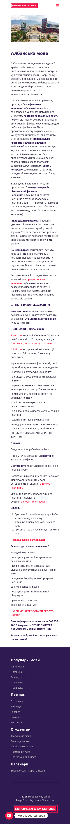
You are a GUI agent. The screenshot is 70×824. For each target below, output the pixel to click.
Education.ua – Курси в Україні (28, 770)
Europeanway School (39, 796)
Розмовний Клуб (20, 751)
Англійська (17, 666)
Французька (18, 677)
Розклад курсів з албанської (28, 539)
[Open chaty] (9, 816)
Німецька (16, 672)
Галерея (15, 711)
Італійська (17, 687)
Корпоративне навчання (33, 501)
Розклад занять (20, 741)
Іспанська (17, 682)
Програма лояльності (23, 757)
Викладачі (17, 706)
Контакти (16, 722)
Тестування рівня (21, 736)
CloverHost (47, 800)
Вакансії (15, 717)
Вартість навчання (22, 746)
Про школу (17, 701)
